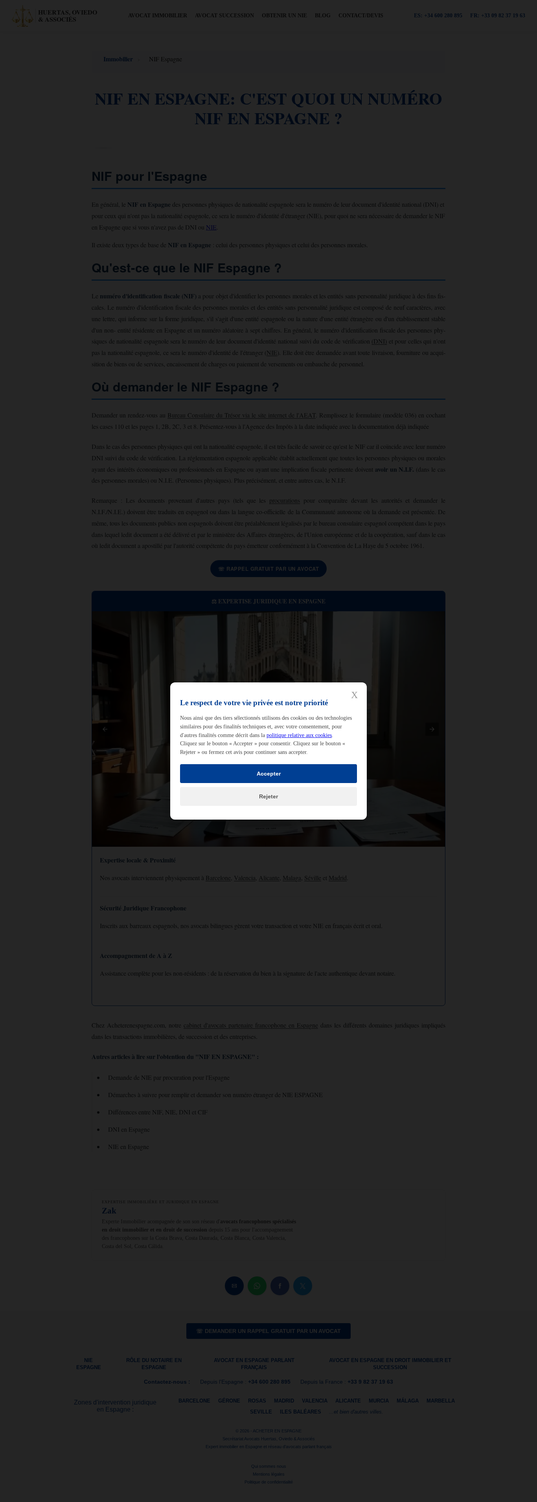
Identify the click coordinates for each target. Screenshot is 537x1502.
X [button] (354, 695)
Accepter (269, 773)
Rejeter (268, 796)
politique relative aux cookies (299, 735)
